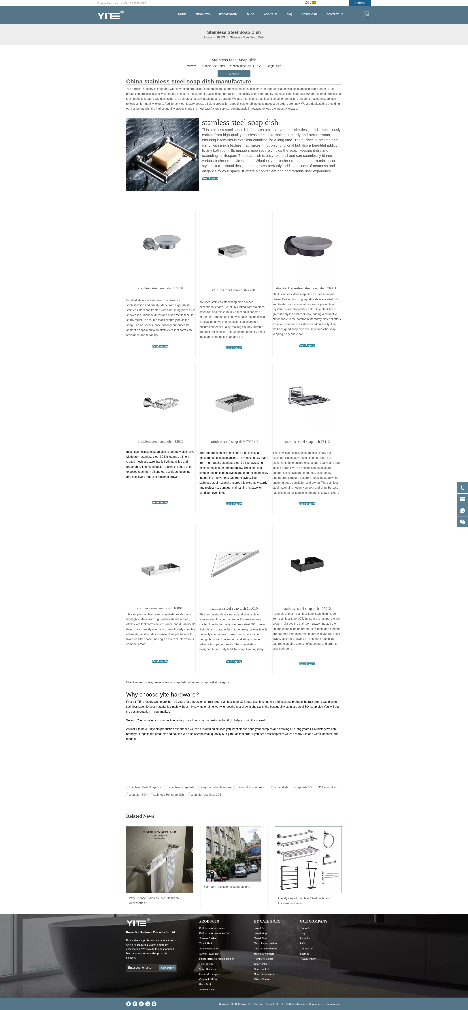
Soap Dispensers (264, 974)
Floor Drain (205, 984)
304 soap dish (327, 787)
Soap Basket (261, 969)
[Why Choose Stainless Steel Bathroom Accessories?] (159, 859)
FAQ (302, 943)
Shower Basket (208, 938)
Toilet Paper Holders (266, 943)
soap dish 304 (138, 794)
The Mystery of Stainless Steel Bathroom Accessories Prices (304, 901)
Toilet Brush (206, 963)
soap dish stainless (251, 787)
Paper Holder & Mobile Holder (216, 958)
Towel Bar (259, 928)
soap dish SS (303, 787)
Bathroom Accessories (212, 928)
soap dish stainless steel (216, 787)
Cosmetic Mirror (208, 979)
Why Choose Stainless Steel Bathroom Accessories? (154, 901)
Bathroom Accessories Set (214, 933)
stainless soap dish (181, 787)
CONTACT (360, 3)
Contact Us (306, 948)
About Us (305, 938)
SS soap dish (279, 787)
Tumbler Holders (263, 958)
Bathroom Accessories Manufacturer (226, 886)
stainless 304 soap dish (168, 794)
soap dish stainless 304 (205, 794)
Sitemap (304, 953)
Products (305, 928)
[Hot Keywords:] (368, 14)
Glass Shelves (262, 979)
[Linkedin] (135, 1003)
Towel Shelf (205, 943)
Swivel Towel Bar (209, 953)
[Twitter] (141, 1003)
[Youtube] (147, 1003)
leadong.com (332, 1003)
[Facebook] (128, 1003)
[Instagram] (154, 1003)
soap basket (209, 682)
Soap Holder (261, 963)
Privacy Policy (308, 958)
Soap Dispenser (208, 969)
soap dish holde (183, 682)
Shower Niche (207, 989)
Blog (302, 933)
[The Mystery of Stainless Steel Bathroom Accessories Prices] (308, 859)
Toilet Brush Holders (265, 948)
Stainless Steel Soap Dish (146, 787)
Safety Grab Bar (208, 948)
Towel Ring (260, 933)
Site (278, 66)
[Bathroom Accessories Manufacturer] (234, 854)
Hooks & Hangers (209, 974)
